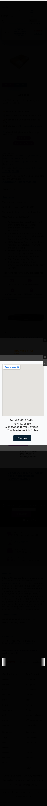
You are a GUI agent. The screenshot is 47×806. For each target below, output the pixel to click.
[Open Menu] (46, 0)
